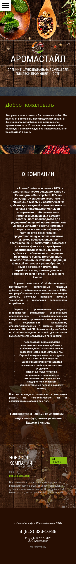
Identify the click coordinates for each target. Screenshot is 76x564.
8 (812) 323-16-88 (38, 531)
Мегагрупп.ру (38, 546)
